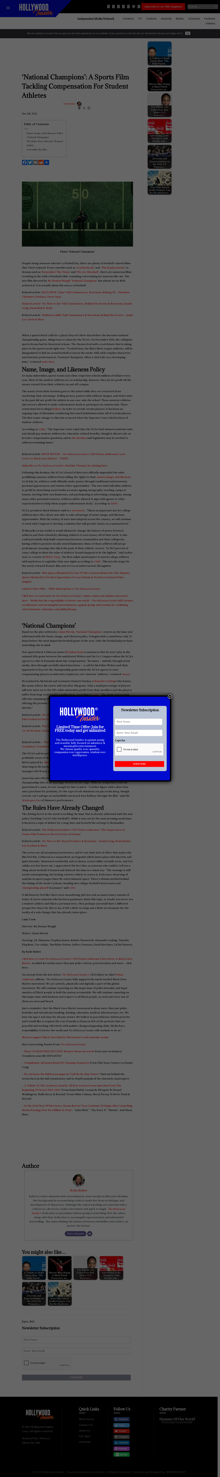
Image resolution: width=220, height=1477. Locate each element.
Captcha (120, 740)
